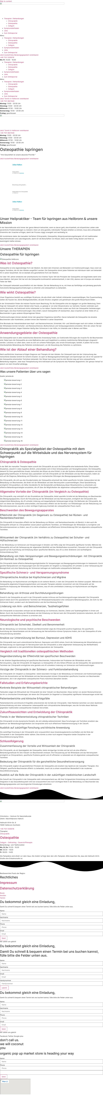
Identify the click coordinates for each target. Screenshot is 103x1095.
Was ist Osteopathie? (16, 263)
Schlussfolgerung (11, 741)
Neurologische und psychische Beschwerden (30, 619)
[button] (51, 35)
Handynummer (5, 980)
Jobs (6, 31)
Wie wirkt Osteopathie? (18, 292)
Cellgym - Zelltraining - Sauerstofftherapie (16, 842)
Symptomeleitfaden (11, 28)
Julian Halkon (17, 165)
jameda (22, 173)
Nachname (4, 917)
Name (2, 910)
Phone (2, 924)
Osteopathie (12, 23)
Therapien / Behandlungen (14, 18)
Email (2, 930)
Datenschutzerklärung (17, 888)
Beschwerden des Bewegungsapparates (27, 510)
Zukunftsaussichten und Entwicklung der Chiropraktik (36, 712)
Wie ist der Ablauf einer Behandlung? (28, 349)
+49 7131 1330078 (7, 57)
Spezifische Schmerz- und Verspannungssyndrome (34, 572)
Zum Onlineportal (10, 33)
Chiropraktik (13, 21)
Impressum (8, 883)
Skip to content (6, 1)
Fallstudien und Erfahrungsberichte (23, 683)
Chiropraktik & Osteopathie (18, 462)
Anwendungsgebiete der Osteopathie (28, 333)
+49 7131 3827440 (7, 101)
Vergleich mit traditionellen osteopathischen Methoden (36, 651)
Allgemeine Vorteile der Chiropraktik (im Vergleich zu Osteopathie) (44, 491)
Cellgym (11, 26)
